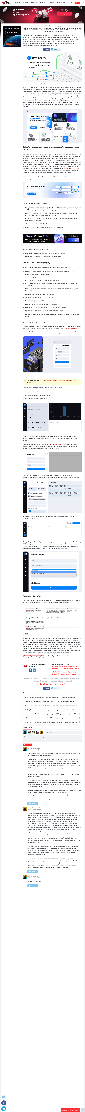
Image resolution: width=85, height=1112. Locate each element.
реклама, (25, 84)
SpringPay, (44, 84)
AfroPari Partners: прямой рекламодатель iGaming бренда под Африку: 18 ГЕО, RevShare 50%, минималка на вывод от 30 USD (66, 673)
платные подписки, (35, 84)
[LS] (12, 36)
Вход (77, 3)
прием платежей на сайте (69, 84)
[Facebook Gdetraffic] (30, 670)
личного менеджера (55, 444)
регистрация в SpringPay (72, 329)
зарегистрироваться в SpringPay (33, 655)
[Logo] (6, 3)
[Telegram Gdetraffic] (34, 670)
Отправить (27, 745)
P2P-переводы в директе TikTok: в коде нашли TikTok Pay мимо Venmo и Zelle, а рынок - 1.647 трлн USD (65, 668)
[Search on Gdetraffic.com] (83, 3)
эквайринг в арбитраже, (54, 84)
